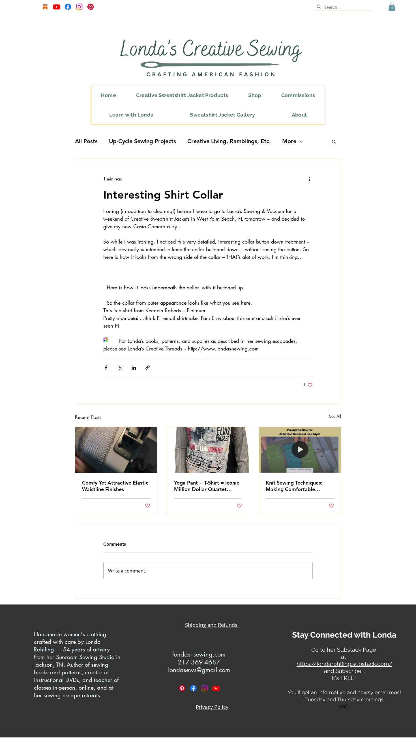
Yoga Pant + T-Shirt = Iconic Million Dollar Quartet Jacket (206, 485)
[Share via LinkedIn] (133, 367)
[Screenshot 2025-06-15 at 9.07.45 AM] (45, 7)
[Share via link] (147, 367)
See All (335, 416)
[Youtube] (56, 7)
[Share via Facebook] (106, 367)
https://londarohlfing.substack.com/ (344, 663)
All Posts (86, 141)
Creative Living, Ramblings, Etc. (229, 141)
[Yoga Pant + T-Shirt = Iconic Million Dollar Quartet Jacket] (208, 450)
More (289, 141)
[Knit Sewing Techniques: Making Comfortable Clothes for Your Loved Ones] (300, 450)
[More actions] (309, 179)
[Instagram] (79, 7)
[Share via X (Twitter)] (120, 367)
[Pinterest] (90, 7)
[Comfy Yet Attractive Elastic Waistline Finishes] (116, 450)
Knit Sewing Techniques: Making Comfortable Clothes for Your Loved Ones (299, 485)
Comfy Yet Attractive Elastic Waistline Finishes (115, 485)
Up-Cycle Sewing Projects (142, 141)
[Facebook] (68, 7)
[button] (391, 7)
